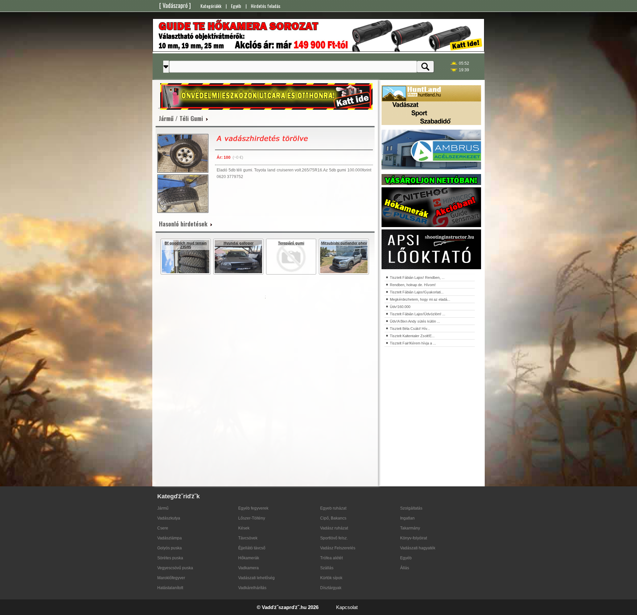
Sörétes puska (170, 558)
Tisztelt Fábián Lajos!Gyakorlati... (417, 292)
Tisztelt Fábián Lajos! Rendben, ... (417, 277)
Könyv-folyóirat (413, 538)
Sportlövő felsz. (334, 538)
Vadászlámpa (169, 538)
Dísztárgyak (330, 587)
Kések (243, 528)
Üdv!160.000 (400, 307)
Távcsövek (247, 538)
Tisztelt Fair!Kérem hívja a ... (413, 343)
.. (376, 607)
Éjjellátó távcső (251, 548)
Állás (404, 568)
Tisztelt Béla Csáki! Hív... (410, 329)
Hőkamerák (248, 558)
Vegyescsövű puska (175, 568)
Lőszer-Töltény (251, 518)
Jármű (163, 508)
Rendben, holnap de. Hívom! (413, 285)
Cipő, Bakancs (333, 518)
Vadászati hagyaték (417, 548)
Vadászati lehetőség (256, 578)
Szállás (326, 568)
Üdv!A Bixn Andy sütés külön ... (415, 321)
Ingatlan (407, 518)
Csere (162, 528)
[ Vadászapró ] (175, 5)
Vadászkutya (168, 518)
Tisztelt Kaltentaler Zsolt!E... (412, 336)
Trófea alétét (331, 558)
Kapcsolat (347, 607)
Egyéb (236, 5)
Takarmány (410, 528)
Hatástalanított (170, 587)
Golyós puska (169, 548)
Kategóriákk (210, 5)
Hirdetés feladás (265, 5)
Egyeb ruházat (333, 508)
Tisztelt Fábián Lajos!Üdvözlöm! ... (417, 314)
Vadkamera (248, 568)
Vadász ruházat (334, 528)
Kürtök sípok (331, 578)
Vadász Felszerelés (337, 548)
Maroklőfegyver (171, 578)
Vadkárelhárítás (252, 587)
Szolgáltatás (411, 508)
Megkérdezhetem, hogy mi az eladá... (420, 299)
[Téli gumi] (182, 153)
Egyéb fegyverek (253, 508)
